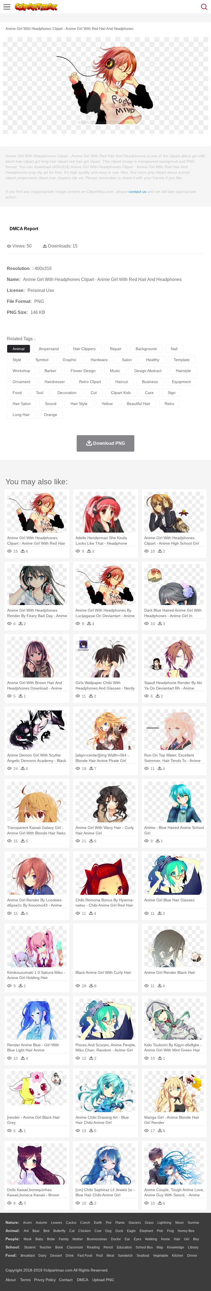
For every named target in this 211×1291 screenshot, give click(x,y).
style (17, 360)
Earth (98, 1223)
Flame (120, 1223)
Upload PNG (103, 1280)
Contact (66, 1280)
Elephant (146, 1231)
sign (172, 392)
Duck (119, 1231)
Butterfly (59, 1231)
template (182, 360)
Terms (25, 1280)
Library (193, 1247)
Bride (51, 1239)
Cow (98, 1231)
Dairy (42, 1256)
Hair (177, 1239)
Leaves (56, 1223)
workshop (21, 371)
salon (127, 360)
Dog (108, 1231)
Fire (109, 1223)
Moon (179, 1223)
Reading (93, 1247)
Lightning (164, 1223)
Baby (39, 1239)
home (165, 1239)
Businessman (97, 1239)
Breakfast (28, 1256)
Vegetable (160, 1256)
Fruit (99, 1256)
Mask (28, 1239)
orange (50, 414)
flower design (83, 371)
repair (115, 349)
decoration (66, 392)
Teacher (45, 1247)
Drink (70, 1256)
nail (174, 349)
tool (39, 392)
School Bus (144, 1247)
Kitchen (177, 1256)
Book (59, 1247)
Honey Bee (186, 1231)
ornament (21, 381)
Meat (110, 1256)
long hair (21, 414)
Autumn (41, 1223)
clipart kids (121, 392)
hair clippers (84, 349)
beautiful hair (138, 403)
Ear (127, 1239)
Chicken (84, 1231)
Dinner (192, 1256)
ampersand (49, 349)
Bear (36, 1231)
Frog (170, 1231)
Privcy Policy (45, 1280)
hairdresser (55, 381)
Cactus (71, 1223)
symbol (41, 360)
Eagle (131, 1231)
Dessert (56, 1256)
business (150, 381)
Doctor (116, 1239)
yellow (107, 403)
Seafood (143, 1256)
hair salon (22, 403)
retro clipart (90, 381)
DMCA (82, 1280)
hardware (99, 360)
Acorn (27, 1223)
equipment (181, 381)
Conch (85, 1223)
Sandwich (125, 1256)
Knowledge (175, 1247)
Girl (186, 1239)
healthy (152, 360)
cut (94, 392)
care (149, 392)
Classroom (75, 1247)
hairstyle (183, 371)
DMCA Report (24, 228)
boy (196, 1239)
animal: (12, 1230)
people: (12, 1239)
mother (78, 1239)
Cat (71, 1231)
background (146, 349)
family (64, 1239)
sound (50, 403)
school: (12, 1247)
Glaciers (135, 1223)
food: (11, 1255)
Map (160, 1247)
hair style (79, 403)
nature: (12, 1222)
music (115, 371)
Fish (160, 1231)
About (10, 1280)
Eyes (137, 1239)
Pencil (108, 1247)
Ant (26, 1231)
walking (151, 1239)
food (17, 392)
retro (169, 403)
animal (18, 349)
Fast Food (84, 1256)
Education (124, 1247)
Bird (46, 1231)
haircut (121, 381)
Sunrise (193, 1223)
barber (50, 371)
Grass (149, 1223)
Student (29, 1247)
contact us (137, 191)
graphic (69, 360)
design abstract (148, 371)
